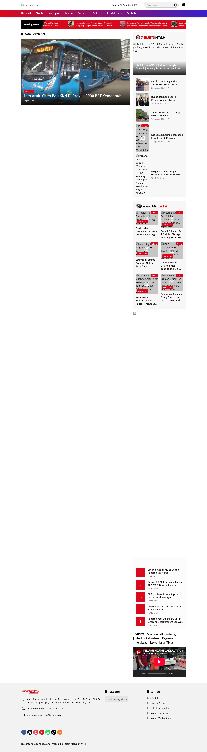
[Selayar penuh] (181, 673)
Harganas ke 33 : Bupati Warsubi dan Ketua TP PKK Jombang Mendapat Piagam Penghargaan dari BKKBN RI (166, 173)
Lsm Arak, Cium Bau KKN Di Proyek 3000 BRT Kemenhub (72, 95)
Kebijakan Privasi (156, 703)
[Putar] (137, 673)
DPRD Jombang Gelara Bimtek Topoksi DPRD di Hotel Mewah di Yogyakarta (170, 266)
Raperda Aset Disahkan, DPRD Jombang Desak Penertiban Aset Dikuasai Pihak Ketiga (165, 620)
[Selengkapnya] (159, 37)
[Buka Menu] (184, 5)
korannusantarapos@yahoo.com (44, 714)
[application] (159, 662)
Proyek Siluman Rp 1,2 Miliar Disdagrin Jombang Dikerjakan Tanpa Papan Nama (172, 234)
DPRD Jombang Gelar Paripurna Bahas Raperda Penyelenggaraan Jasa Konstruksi (165, 608)
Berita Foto (142, 222)
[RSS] (59, 732)
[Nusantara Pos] (30, 4)
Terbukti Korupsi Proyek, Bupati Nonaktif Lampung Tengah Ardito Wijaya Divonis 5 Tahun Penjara (80, 24)
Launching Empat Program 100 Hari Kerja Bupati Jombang (145, 263)
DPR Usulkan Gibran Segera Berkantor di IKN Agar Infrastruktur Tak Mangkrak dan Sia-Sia (165, 596)
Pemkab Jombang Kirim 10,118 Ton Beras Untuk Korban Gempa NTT (164, 83)
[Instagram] (35, 732)
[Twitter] (29, 732)
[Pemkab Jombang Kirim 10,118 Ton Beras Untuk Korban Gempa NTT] (142, 84)
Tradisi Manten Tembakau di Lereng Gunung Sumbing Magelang (147, 231)
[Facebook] (23, 732)
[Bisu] (176, 673)
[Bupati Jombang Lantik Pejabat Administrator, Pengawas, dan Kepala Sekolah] (142, 99)
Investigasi (29, 91)
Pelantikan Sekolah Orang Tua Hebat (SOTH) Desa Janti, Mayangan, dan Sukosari (171, 297)
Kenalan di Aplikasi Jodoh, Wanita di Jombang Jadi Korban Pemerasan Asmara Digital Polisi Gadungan (134, 24)
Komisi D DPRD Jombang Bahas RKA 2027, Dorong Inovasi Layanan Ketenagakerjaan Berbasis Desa (165, 583)
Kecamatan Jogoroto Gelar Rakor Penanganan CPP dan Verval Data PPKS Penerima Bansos (147, 300)
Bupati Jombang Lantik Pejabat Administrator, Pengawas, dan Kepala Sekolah (163, 98)
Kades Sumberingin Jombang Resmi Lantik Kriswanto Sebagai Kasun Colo (167, 136)
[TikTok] (53, 732)
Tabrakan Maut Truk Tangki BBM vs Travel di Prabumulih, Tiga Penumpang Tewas (166, 114)
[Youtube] (41, 732)
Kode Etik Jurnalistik (158, 708)
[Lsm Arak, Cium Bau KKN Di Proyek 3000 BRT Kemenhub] (75, 72)
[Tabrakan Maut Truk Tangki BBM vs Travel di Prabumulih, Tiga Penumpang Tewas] (142, 115)
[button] (175, 5)
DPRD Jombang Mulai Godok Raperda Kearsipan (163, 571)
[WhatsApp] (47, 732)
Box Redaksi (153, 698)
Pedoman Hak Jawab (158, 713)
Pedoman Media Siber (159, 718)
